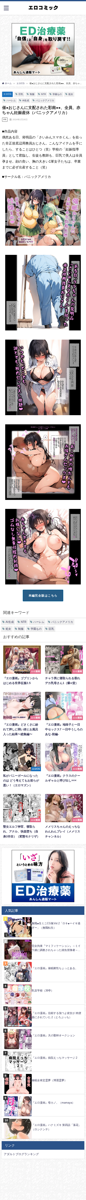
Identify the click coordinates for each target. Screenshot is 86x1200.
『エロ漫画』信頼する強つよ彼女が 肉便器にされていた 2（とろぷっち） (56, 1015)
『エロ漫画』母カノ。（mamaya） (53, 1102)
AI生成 (25, 100)
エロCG (7, 94)
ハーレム (11, 100)
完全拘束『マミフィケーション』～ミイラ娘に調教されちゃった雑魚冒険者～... (56, 948)
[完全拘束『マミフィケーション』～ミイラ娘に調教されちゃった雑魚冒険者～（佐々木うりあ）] (43, 939)
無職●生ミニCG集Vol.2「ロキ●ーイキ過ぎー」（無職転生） (56, 925)
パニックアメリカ (45, 100)
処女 (70, 94)
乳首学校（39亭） (43, 990)
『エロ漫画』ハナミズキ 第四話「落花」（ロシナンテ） (56, 1127)
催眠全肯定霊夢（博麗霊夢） (49, 1080)
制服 (32, 94)
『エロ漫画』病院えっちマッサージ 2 (54, 1057)
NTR (43, 94)
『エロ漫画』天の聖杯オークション (53, 1035)
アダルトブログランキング (21, 1154)
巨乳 (21, 94)
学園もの (57, 94)
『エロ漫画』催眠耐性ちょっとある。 (55, 968)
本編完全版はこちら (43, 595)
